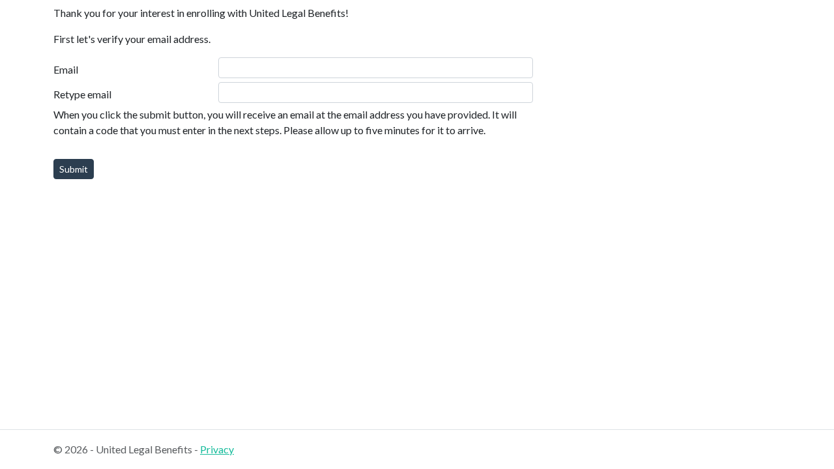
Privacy (217, 449)
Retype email (82, 94)
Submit (73, 169)
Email (65, 69)
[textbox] (375, 68)
